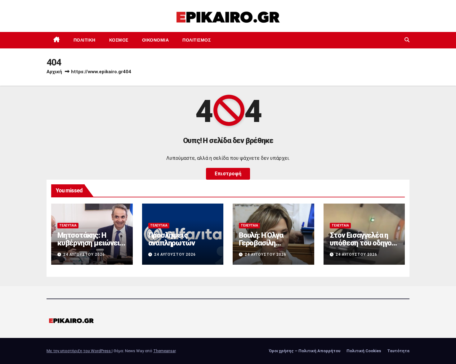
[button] (407, 40)
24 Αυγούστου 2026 (84, 254)
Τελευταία (68, 225)
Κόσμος (118, 40)
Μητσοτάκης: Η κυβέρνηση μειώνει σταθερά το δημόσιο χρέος (90, 247)
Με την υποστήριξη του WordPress (79, 350)
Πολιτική (85, 40)
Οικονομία (155, 40)
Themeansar (164, 350)
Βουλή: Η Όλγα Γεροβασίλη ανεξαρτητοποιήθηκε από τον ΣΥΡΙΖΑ (273, 247)
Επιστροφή (228, 174)
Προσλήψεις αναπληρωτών (171, 239)
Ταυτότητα (398, 350)
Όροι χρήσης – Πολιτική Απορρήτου (304, 350)
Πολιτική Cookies (363, 350)
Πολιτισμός (196, 40)
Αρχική (54, 71)
